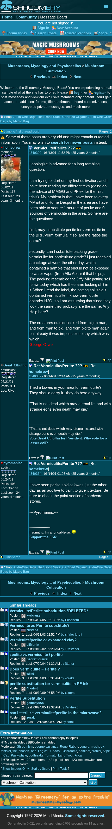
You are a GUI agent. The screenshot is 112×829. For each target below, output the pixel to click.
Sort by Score (40, 769)
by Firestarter (70, 649)
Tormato (51, 755)
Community (26, 17)
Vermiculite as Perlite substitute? (40, 625)
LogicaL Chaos (49, 751)
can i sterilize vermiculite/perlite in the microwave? (56, 712)
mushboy (97, 746)
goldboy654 (35, 703)
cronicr (96, 751)
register (100, 93)
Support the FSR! (43, 537)
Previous (41, 77)
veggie (84, 746)
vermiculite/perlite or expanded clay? (43, 640)
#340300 (35, 153)
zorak (31, 717)
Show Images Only (15, 769)
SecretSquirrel (37, 659)
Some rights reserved (84, 815)
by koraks (67, 678)
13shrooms (69, 751)
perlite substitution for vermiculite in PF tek (49, 683)
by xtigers (67, 693)
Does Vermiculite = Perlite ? (35, 669)
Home (7, 17)
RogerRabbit (69, 746)
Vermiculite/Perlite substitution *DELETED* (49, 611)
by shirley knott (71, 634)
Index (61, 77)
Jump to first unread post (21, 131)
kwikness (34, 615)
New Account (67, 28)
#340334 (35, 474)
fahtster (6, 751)
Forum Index (17, 33)
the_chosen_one (24, 751)
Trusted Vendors (78, 33)
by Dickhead (69, 707)
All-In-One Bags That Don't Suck (37, 117)
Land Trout (65, 755)
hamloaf (84, 751)
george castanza (46, 746)
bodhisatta (36, 755)
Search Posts (46, 33)
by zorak (68, 722)
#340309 (35, 376)
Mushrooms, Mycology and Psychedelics (44, 66)
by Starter (67, 664)
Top (108, 360)
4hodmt (32, 688)
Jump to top (12, 557)
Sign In (43, 28)
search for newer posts (72, 142)
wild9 (30, 674)
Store (103, 33)
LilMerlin (33, 645)
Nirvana (32, 630)
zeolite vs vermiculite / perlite (36, 654)
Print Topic (60, 769)
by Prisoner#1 (71, 620)
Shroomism (25, 746)
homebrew (38, 371)
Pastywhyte (19, 755)
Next (77, 77)
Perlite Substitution (27, 698)
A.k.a (78, 755)
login (78, 93)
